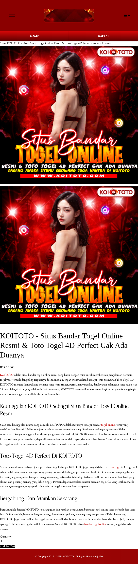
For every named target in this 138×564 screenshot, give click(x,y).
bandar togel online (95, 524)
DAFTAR (103, 36)
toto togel (114, 467)
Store (3, 43)
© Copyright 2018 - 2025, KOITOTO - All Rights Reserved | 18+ (69, 556)
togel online (108, 425)
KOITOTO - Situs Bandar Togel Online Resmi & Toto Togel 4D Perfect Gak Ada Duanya (59, 43)
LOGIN (34, 36)
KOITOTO (6, 375)
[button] (7, 546)
